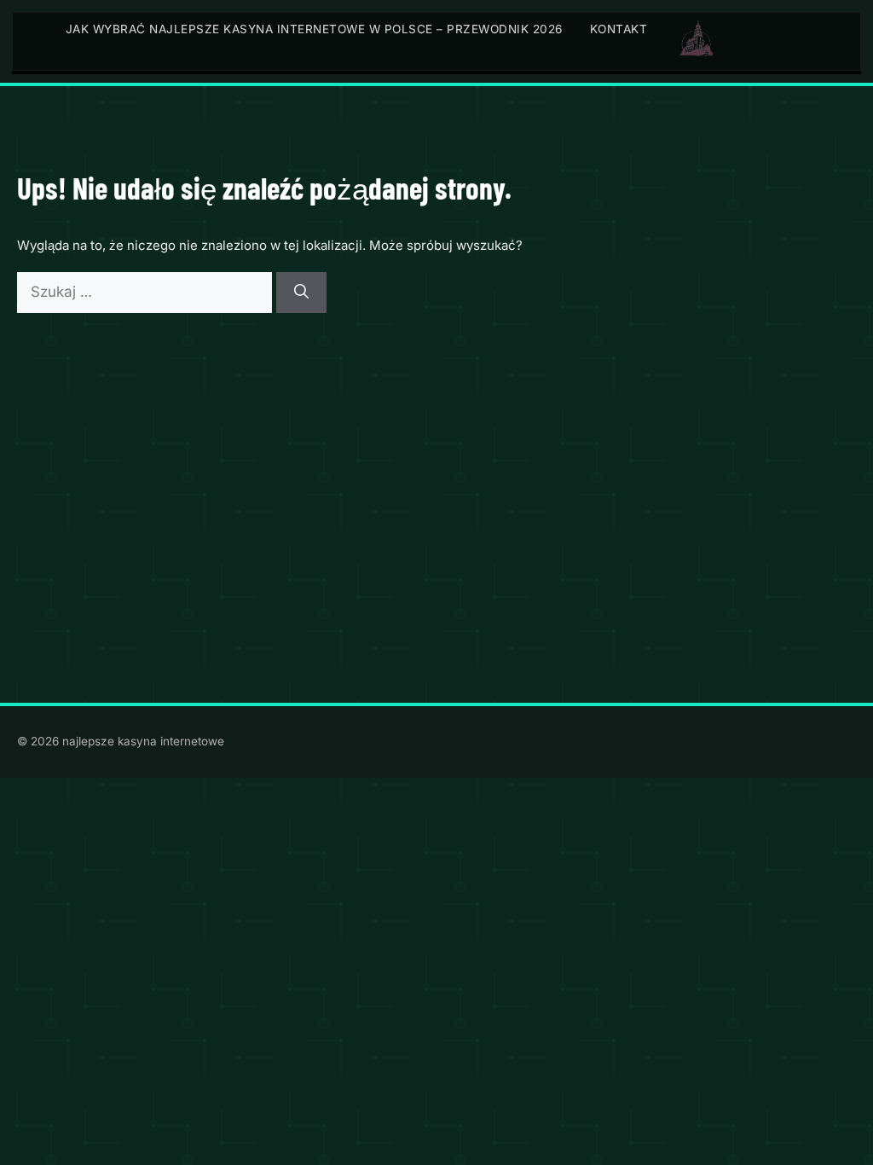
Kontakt (619, 29)
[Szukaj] (301, 292)
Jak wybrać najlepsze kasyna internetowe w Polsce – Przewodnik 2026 (314, 29)
